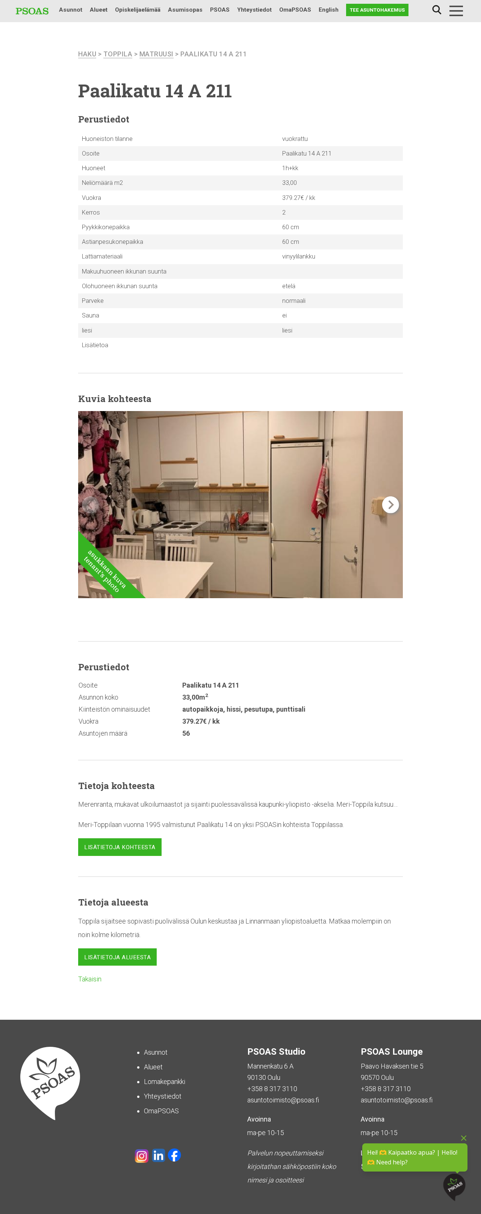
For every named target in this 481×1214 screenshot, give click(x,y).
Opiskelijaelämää (137, 9)
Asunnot (70, 9)
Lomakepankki (164, 1081)
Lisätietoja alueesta (117, 957)
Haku (436, 10)
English (329, 9)
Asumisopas (185, 9)
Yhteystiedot (254, 9)
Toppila (118, 54)
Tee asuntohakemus (377, 10)
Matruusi (156, 54)
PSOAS (220, 9)
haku (87, 54)
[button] (390, 504)
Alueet (98, 9)
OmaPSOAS (295, 9)
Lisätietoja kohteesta (120, 847)
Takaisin (89, 979)
